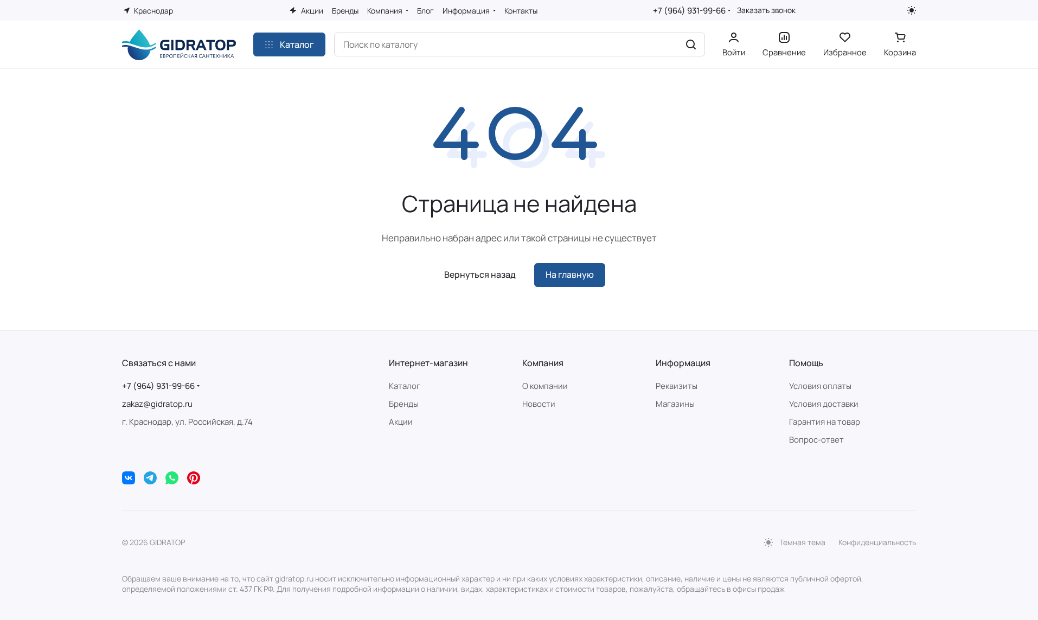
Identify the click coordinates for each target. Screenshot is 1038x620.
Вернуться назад (480, 274)
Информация (683, 363)
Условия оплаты (820, 386)
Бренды (404, 404)
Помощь (806, 363)
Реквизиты (676, 386)
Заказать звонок (766, 10)
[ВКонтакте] (128, 477)
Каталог (404, 386)
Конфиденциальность (877, 542)
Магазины (675, 404)
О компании (545, 386)
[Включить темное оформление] (911, 10)
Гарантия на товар (824, 421)
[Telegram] (150, 477)
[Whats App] (171, 477)
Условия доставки (823, 404)
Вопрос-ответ (816, 439)
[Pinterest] (193, 477)
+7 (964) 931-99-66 (689, 10)
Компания (542, 363)
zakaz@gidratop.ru (157, 404)
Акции (401, 421)
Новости (538, 404)
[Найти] (690, 44)
